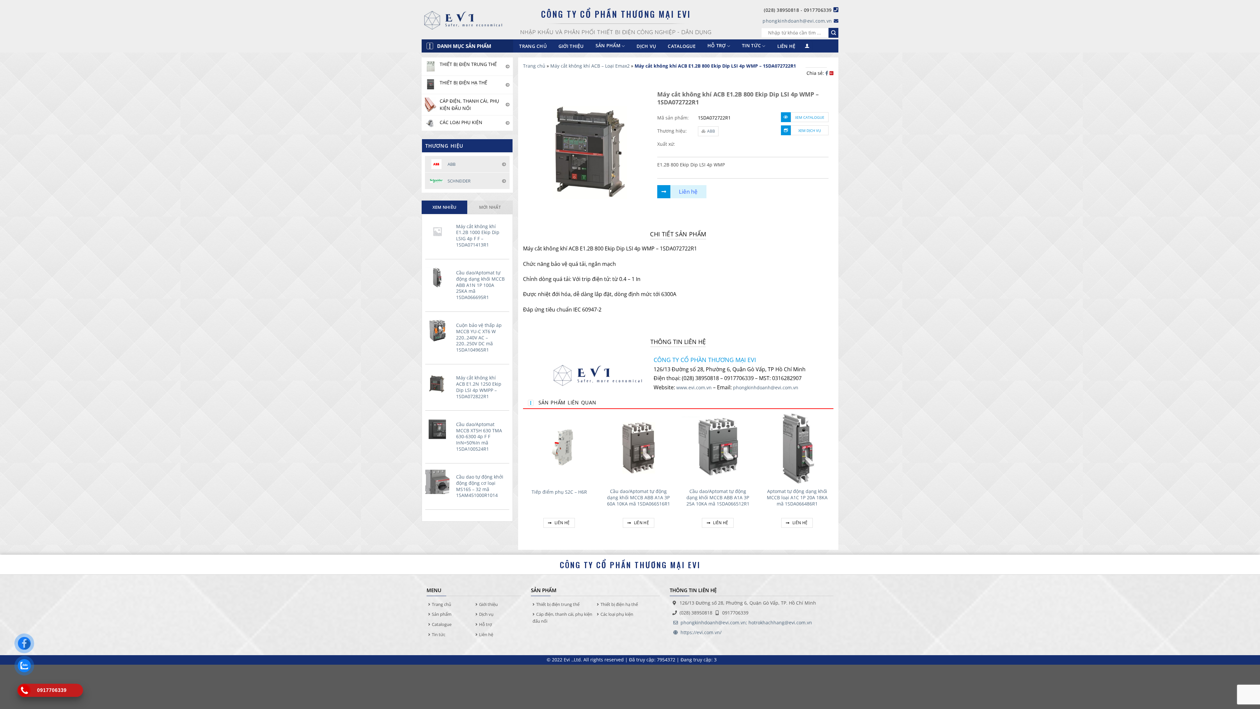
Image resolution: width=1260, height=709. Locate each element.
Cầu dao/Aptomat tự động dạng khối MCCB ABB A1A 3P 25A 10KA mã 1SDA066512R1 (717, 497)
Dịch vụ (646, 46)
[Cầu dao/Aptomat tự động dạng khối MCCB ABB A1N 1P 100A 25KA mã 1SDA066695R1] (439, 278)
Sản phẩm (442, 614)
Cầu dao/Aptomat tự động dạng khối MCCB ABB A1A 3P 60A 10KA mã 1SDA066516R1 (638, 497)
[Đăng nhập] (807, 46)
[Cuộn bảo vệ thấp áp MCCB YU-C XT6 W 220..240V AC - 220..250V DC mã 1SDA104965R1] (439, 330)
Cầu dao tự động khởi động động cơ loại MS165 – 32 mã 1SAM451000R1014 (479, 486)
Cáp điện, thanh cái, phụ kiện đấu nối (562, 617)
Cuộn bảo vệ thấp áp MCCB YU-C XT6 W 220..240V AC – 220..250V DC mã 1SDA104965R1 (479, 337)
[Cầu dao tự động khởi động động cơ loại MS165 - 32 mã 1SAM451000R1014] (439, 482)
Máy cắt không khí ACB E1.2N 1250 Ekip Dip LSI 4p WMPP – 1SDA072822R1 (478, 387)
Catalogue (682, 46)
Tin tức (751, 46)
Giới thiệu (571, 46)
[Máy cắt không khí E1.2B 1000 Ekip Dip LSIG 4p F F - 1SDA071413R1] (439, 231)
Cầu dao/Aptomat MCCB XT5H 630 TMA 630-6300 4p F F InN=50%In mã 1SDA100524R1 (479, 436)
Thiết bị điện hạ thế (619, 604)
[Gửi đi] (833, 33)
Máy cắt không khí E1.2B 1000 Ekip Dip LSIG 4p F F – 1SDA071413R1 (477, 236)
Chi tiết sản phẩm (678, 234)
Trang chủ (533, 46)
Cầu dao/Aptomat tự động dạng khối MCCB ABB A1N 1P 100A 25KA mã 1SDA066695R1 (480, 285)
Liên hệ (786, 46)
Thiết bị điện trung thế (557, 604)
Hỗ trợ (716, 46)
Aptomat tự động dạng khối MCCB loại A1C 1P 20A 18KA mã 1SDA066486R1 (797, 497)
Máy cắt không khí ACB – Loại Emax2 (590, 66)
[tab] (444, 207)
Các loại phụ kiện (616, 614)
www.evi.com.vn (694, 387)
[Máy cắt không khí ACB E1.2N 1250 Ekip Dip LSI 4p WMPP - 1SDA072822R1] (439, 383)
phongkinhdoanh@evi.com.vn (797, 21)
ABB (711, 131)
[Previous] (523, 477)
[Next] (833, 477)
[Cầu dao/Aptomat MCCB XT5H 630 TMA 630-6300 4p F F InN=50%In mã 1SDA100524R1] (439, 429)
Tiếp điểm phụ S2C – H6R (559, 492)
